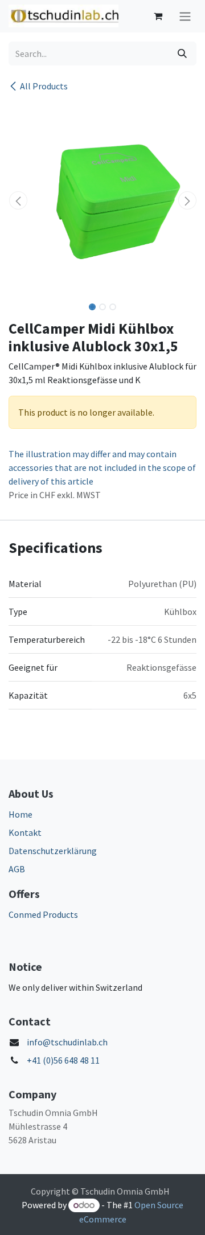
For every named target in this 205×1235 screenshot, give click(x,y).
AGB (17, 869)
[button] (18, 200)
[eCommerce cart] (157, 16)
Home (20, 814)
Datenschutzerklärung (53, 850)
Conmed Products (43, 914)
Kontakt (25, 832)
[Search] (182, 53)
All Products (44, 86)
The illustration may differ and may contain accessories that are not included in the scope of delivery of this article (102, 467)
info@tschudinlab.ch (67, 1042)
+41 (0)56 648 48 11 (63, 1060)
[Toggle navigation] (185, 16)
